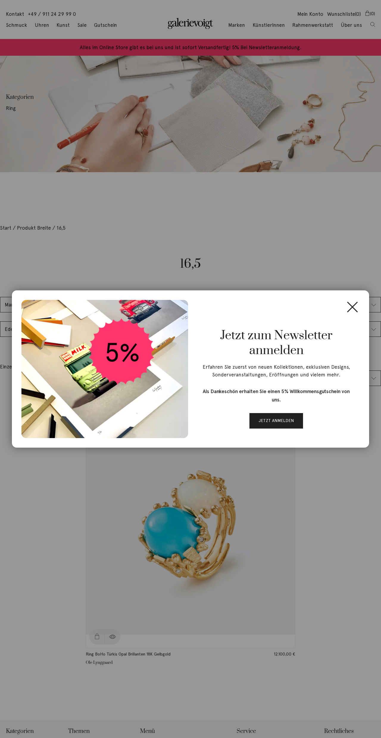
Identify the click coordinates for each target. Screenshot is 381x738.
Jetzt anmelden (276, 420)
